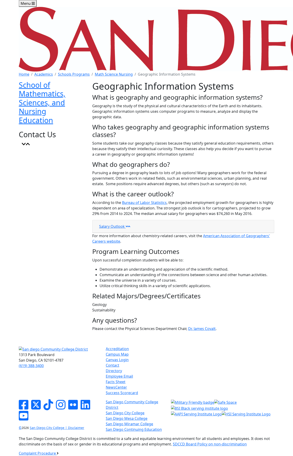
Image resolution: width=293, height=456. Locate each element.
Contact (112, 365)
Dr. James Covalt (202, 328)
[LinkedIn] (85, 407)
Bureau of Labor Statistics (144, 202)
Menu (26, 3)
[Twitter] (36, 407)
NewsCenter (116, 387)
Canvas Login (117, 359)
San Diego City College (125, 412)
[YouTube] (23, 418)
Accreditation (117, 348)
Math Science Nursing (114, 74)
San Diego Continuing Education (134, 429)
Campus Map (117, 354)
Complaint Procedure (38, 453)
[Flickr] (73, 407)
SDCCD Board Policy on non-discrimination (210, 444)
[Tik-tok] (48, 407)
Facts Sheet (115, 381)
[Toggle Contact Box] (26, 144)
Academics (43, 74)
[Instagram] (60, 407)
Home (24, 74)
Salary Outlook (112, 226)
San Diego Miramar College (129, 423)
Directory (114, 370)
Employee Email (119, 376)
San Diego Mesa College (126, 418)
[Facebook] (23, 407)
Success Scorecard (122, 392)
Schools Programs (74, 74)
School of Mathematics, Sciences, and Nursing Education (42, 102)
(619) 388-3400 (31, 365)
